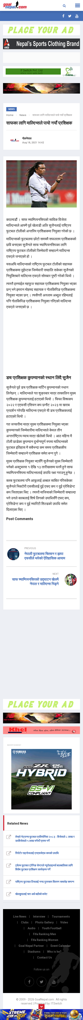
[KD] (41, 730)
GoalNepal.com (16, 5)
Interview (39, 916)
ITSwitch (56, 1003)
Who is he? (54, 951)
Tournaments (61, 916)
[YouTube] (77, 16)
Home (9, 115)
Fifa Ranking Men (44, 934)
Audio (31, 928)
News (23, 115)
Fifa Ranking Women (44, 940)
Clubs (25, 922)
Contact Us (44, 957)
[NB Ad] (41, 718)
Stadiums (34, 951)
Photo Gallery (44, 922)
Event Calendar (61, 945)
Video (64, 922)
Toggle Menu (77, 5)
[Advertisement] (41, 654)
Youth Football (51, 928)
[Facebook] (63, 16)
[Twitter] (69, 16)
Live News (19, 916)
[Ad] (41, 704)
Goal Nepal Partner (31, 945)
